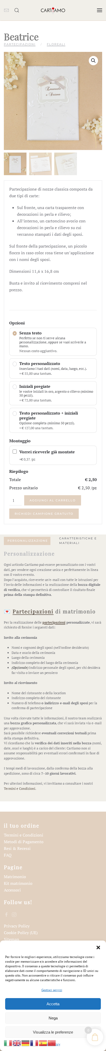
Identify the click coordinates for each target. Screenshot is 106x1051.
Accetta (53, 1004)
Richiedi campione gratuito (44, 513)
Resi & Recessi (17, 848)
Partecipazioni (20, 44)
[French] (34, 1042)
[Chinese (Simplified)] (52, 1042)
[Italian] (8, 1042)
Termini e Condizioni (19, 788)
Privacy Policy (17, 926)
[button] (98, 947)
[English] (17, 1042)
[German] (25, 1042)
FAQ (8, 855)
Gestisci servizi (51, 990)
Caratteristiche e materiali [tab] (78, 541)
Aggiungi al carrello (53, 500)
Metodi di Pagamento (23, 841)
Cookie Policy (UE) (21, 932)
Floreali (56, 44)
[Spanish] (43, 1042)
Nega (53, 1018)
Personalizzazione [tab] (27, 540)
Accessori (12, 890)
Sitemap (11, 939)
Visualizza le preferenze (53, 1032)
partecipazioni (53, 622)
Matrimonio (15, 876)
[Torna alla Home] (53, 10)
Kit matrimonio (18, 883)
